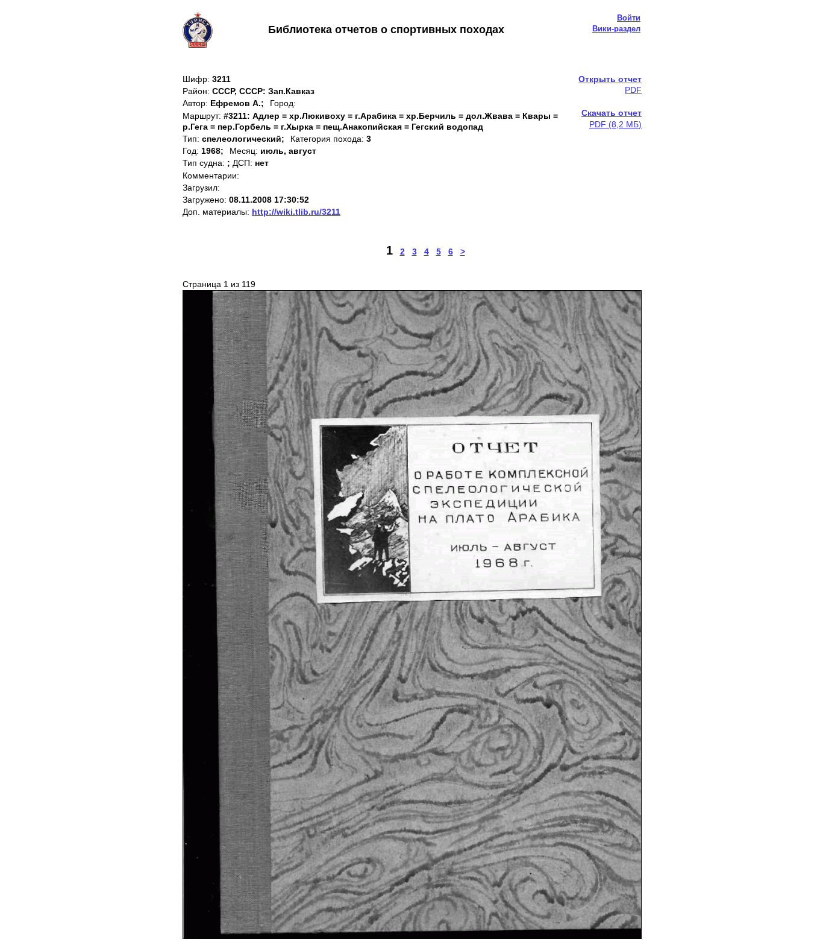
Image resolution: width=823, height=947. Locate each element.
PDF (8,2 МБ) (611, 118)
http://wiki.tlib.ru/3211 (296, 212)
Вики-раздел (616, 28)
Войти (628, 17)
